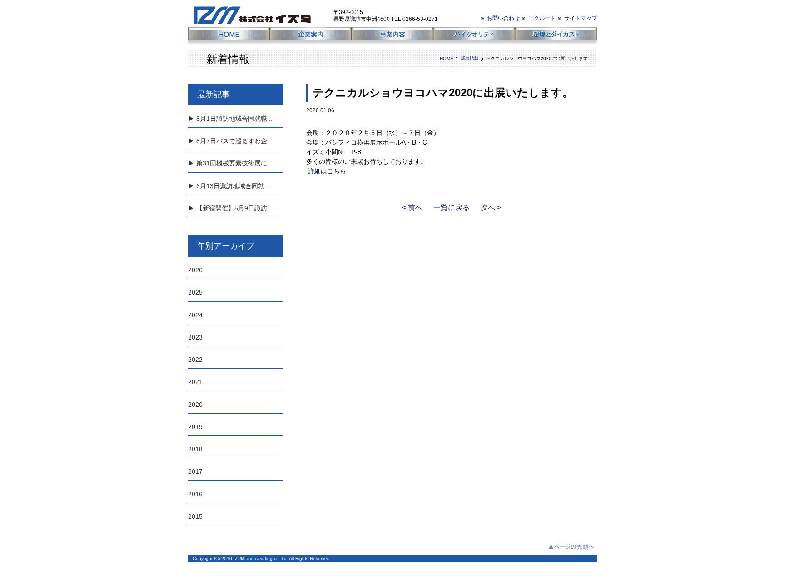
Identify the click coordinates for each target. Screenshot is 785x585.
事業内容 (392, 36)
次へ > (491, 207)
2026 (195, 270)
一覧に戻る (451, 207)
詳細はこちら (326, 171)
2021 (195, 381)
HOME (229, 36)
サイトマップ (580, 18)
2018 (195, 449)
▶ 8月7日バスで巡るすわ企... (230, 141)
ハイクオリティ (474, 36)
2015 (195, 516)
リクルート (542, 18)
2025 (195, 292)
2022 (195, 359)
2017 (195, 471)
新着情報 (470, 58)
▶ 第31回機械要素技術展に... (230, 163)
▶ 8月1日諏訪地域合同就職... (230, 118)
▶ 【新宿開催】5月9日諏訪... (230, 208)
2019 (195, 426)
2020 (195, 404)
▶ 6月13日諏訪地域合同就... (229, 186)
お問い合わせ (503, 18)
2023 (195, 337)
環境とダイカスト (556, 36)
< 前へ (412, 207)
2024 (195, 315)
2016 (195, 494)
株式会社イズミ (260, 13)
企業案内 (311, 36)
